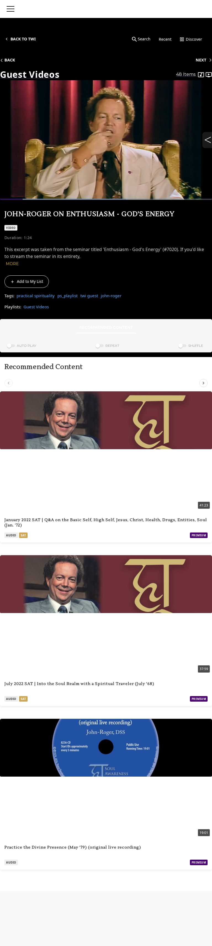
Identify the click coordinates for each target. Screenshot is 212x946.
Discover (194, 39)
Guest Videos (36, 306)
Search (144, 39)
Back (9, 60)
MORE (12, 263)
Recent (165, 39)
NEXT (201, 60)
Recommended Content (106, 327)
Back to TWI (23, 39)
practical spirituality (36, 295)
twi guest (89, 295)
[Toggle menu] (10, 8)
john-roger (111, 295)
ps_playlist (67, 295)
